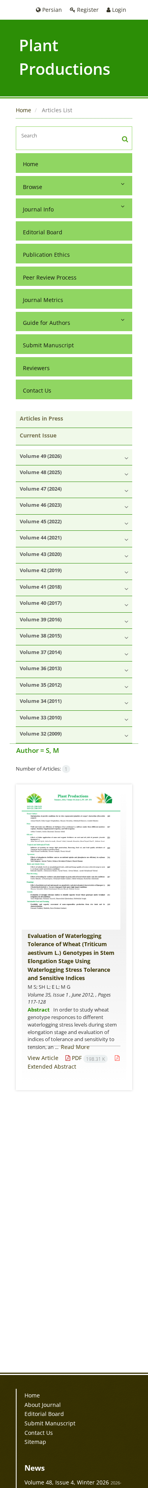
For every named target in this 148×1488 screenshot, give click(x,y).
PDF (87, 1058)
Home (23, 110)
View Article (43, 1058)
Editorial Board (42, 232)
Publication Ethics (46, 254)
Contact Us (37, 390)
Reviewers (36, 368)
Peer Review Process (50, 277)
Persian (51, 9)
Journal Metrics (43, 300)
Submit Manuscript (48, 345)
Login (118, 9)
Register (87, 9)
